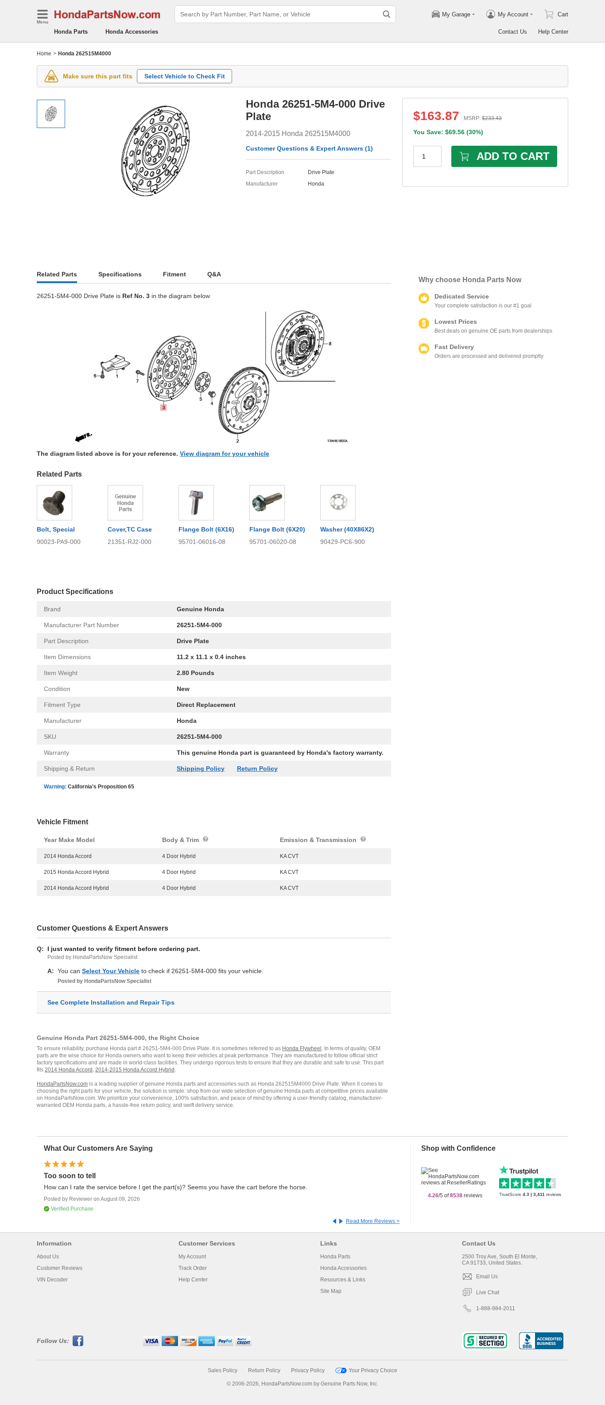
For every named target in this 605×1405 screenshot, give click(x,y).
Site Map (330, 1291)
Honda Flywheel (302, 1048)
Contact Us (512, 31)
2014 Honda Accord (69, 1070)
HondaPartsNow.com (62, 1084)
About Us (48, 1257)
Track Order (192, 1268)
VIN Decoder (52, 1280)
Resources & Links (342, 1280)
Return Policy (257, 768)
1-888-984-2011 (495, 1308)
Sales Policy (222, 1370)
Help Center (553, 31)
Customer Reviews (59, 1268)
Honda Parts (71, 31)
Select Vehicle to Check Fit (184, 76)
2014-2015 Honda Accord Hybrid (135, 1070)
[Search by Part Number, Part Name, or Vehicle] (386, 14)
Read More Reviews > (372, 1221)
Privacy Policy (308, 1370)
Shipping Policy (201, 768)
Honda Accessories (131, 31)
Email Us (487, 1276)
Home (44, 53)
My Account (192, 1257)
